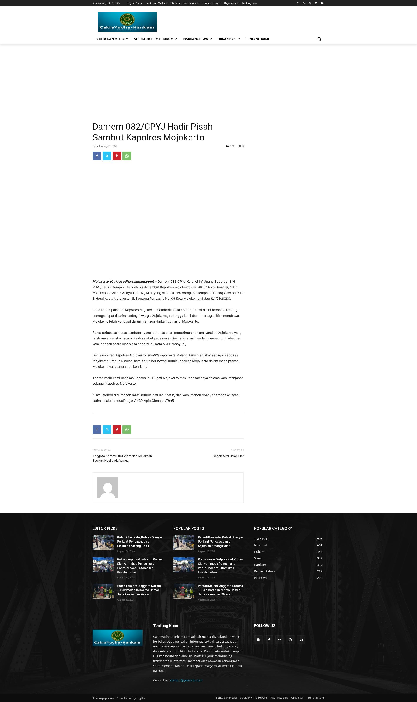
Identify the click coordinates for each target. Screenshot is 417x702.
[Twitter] (310, 3)
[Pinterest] (117, 156)
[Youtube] (321, 3)
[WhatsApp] (126, 156)
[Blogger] (258, 639)
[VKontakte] (301, 639)
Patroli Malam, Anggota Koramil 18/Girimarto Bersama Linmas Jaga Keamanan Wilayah (139, 590)
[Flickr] (279, 639)
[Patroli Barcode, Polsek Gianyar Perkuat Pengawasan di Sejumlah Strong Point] (103, 542)
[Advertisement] (208, 76)
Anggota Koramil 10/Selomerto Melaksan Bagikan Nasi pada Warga (122, 458)
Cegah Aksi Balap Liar (228, 456)
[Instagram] (303, 3)
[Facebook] (297, 3)
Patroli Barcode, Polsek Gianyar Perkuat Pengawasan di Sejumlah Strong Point (139, 542)
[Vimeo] (315, 3)
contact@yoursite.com (186, 680)
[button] (319, 39)
